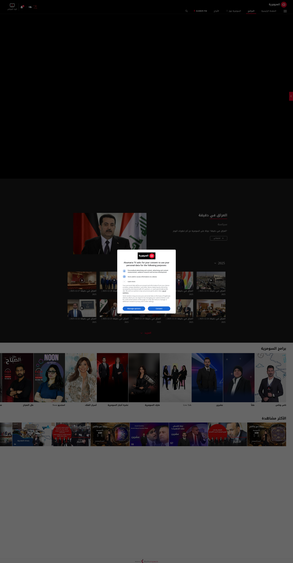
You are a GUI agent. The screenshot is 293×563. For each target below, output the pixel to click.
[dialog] (146, 282)
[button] (146, 281)
